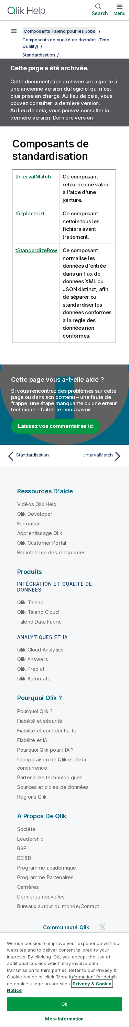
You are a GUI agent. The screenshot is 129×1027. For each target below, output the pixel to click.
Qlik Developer (34, 514)
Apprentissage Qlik (39, 533)
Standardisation (38, 55)
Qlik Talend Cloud (38, 612)
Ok (64, 1004)
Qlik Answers (32, 659)
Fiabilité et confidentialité (46, 730)
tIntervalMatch (33, 176)
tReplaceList (30, 213)
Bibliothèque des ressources (51, 552)
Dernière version (73, 117)
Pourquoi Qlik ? (35, 711)
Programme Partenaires (45, 877)
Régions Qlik (32, 797)
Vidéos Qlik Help (37, 504)
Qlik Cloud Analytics (40, 650)
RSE (21, 848)
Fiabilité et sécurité (39, 721)
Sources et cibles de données (53, 787)
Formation (29, 523)
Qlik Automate (34, 678)
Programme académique (46, 868)
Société (26, 829)
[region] (64, 980)
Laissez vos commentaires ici (56, 426)
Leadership (30, 839)
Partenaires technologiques (50, 777)
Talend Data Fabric (39, 622)
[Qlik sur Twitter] (102, 927)
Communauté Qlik (66, 927)
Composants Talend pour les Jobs (59, 31)
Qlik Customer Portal (41, 543)
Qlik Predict (30, 669)
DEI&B (24, 858)
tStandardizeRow (36, 250)
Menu (120, 13)
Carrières (28, 887)
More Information (64, 1018)
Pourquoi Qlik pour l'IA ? (45, 750)
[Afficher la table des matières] (14, 31)
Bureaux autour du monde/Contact (58, 906)
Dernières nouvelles (41, 897)
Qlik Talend (30, 602)
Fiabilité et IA (32, 740)
